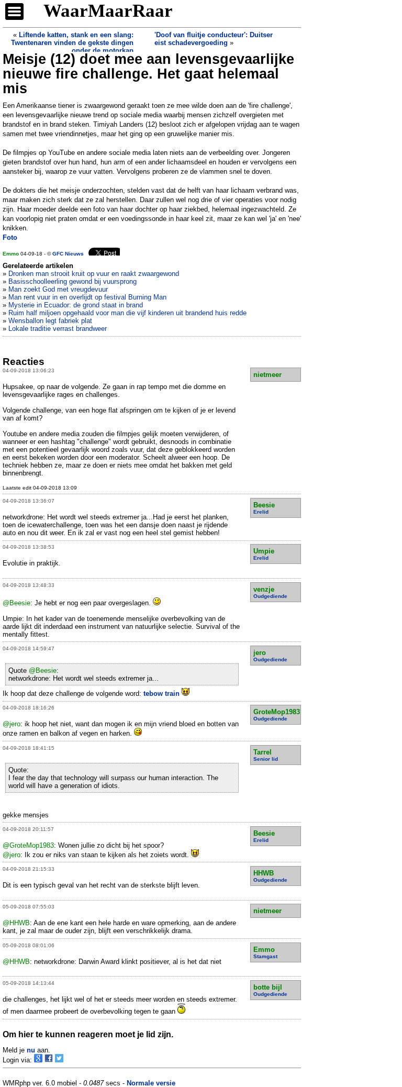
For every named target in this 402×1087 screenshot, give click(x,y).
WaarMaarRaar (108, 11)
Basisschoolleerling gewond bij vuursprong (72, 281)
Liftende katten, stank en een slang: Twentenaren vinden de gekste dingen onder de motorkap (72, 42)
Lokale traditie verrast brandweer (57, 328)
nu (31, 1050)
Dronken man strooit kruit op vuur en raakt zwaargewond (93, 274)
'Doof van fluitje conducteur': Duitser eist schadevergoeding (213, 39)
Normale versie (151, 1083)
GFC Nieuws (68, 254)
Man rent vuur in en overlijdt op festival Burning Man (87, 297)
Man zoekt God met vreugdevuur (58, 289)
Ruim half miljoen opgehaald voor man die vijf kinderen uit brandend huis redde (127, 313)
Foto (10, 237)
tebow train (162, 693)
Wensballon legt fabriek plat (50, 321)
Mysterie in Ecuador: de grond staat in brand (75, 305)
